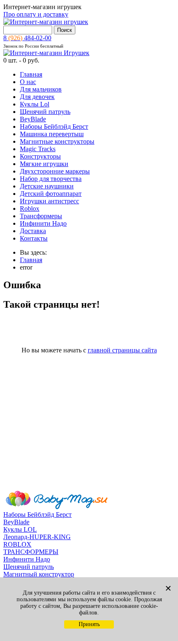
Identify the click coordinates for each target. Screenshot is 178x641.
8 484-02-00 (27, 37)
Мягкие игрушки (44, 163)
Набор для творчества (51, 178)
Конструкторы (40, 156)
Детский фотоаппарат (51, 193)
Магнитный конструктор (38, 574)
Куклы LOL (20, 529)
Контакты (34, 238)
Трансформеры (41, 215)
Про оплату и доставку (35, 14)
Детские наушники (47, 186)
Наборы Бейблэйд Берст (54, 126)
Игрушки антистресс (49, 201)
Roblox (29, 208)
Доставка (33, 230)
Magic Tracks (37, 148)
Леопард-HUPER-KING (37, 536)
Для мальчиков (41, 89)
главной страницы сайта (122, 350)
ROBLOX (17, 544)
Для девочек (37, 96)
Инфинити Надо (43, 223)
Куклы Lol (34, 104)
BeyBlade (33, 119)
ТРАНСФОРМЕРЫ (30, 551)
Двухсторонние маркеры (55, 171)
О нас (28, 81)
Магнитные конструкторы (57, 141)
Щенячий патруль (45, 111)
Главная (31, 74)
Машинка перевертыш (52, 133)
